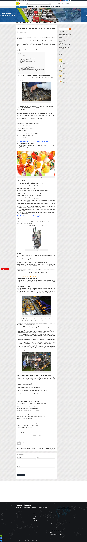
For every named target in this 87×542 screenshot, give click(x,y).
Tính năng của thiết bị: (23, 60)
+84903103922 (52, 534)
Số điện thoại (19, 462)
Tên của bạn (19, 457)
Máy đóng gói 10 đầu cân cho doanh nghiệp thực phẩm (64, 52)
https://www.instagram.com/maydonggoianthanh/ (29, 425)
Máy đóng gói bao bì (26, 26)
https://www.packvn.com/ (24, 420)
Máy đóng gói (38, 6)
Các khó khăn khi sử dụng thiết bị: (23, 66)
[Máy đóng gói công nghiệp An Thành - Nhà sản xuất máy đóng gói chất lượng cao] (20, 3)
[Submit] (70, 29)
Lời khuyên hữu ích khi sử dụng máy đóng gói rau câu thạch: (27, 70)
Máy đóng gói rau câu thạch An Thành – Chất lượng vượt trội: (27, 71)
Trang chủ (30, 6)
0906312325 (30, 418)
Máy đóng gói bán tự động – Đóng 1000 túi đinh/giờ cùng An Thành (65, 39)
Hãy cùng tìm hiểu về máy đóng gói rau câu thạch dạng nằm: (27, 55)
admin (26, 32)
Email (38, 457)
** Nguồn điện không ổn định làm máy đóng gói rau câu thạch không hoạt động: (32, 69)
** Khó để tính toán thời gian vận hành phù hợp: (27, 67)
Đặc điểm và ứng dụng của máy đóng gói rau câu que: (26, 61)
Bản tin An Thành (20, 26)
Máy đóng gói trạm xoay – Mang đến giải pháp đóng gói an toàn (64, 44)
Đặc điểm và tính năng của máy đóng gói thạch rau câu (26, 58)
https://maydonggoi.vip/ (34, 420)
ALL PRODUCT (20, 6)
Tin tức (42, 6)
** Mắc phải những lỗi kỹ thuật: (24, 68)
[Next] (84, 14)
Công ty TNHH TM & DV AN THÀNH (23, 378)
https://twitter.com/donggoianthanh (26, 427)
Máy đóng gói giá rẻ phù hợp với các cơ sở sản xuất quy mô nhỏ (64, 48)
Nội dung (18, 466)
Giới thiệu (34, 6)
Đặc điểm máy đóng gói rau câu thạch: (25, 59)
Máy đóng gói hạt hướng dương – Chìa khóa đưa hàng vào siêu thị (65, 35)
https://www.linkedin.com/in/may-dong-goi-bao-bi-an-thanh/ (31, 429)
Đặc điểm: (21, 62)
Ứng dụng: (21, 63)
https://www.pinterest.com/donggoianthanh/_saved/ (30, 423)
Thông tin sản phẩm (33, 26)
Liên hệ (45, 6)
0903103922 (25, 418)
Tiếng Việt (58, 0)
